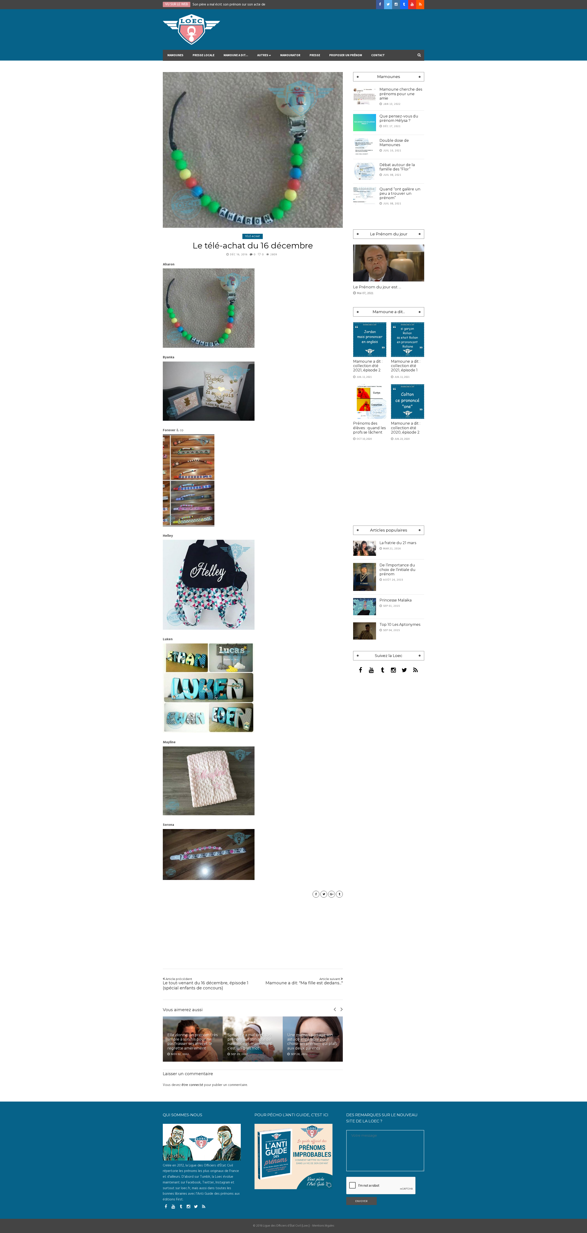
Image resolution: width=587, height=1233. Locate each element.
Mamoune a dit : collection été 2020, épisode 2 (405, 427)
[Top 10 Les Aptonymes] (364, 631)
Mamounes (175, 55)
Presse (315, 55)
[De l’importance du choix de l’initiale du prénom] (364, 577)
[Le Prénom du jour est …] (388, 263)
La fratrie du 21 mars (397, 543)
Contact (378, 55)
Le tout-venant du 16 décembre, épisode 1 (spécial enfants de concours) (205, 984)
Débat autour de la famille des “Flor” (397, 167)
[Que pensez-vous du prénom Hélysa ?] (364, 122)
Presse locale (203, 55)
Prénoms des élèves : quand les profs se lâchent (369, 427)
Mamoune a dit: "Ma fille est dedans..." (304, 981)
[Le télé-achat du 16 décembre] (253, 150)
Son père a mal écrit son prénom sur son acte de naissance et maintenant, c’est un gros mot (250, 1041)
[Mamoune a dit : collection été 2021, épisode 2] (369, 339)
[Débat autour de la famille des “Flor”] (364, 171)
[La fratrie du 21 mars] (364, 548)
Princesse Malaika (395, 600)
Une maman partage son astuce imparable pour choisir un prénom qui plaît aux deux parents (312, 1041)
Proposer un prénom (345, 55)
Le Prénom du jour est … (377, 287)
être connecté (192, 1085)
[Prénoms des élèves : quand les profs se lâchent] (369, 401)
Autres (262, 55)
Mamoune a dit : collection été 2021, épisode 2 (367, 365)
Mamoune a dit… (236, 55)
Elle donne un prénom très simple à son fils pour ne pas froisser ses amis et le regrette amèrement (192, 1041)
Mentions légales (323, 1225)
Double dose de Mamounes (394, 142)
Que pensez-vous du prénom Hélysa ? (398, 118)
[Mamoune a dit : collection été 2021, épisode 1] (407, 339)
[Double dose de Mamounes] (364, 147)
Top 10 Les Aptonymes (399, 624)
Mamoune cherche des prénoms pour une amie (400, 93)
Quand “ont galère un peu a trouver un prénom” (399, 193)
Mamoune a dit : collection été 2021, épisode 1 (405, 365)
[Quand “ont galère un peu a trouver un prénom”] (364, 195)
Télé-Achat (252, 236)
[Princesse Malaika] (364, 606)
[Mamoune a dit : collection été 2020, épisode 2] (407, 401)
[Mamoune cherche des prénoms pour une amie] (364, 95)
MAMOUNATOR (290, 55)
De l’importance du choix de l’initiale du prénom (397, 569)
